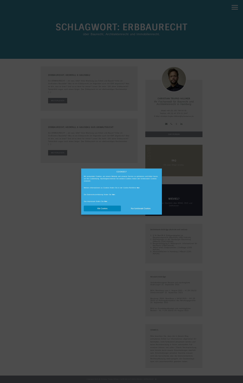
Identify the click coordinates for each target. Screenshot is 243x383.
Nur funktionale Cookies (141, 208)
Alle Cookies (102, 208)
